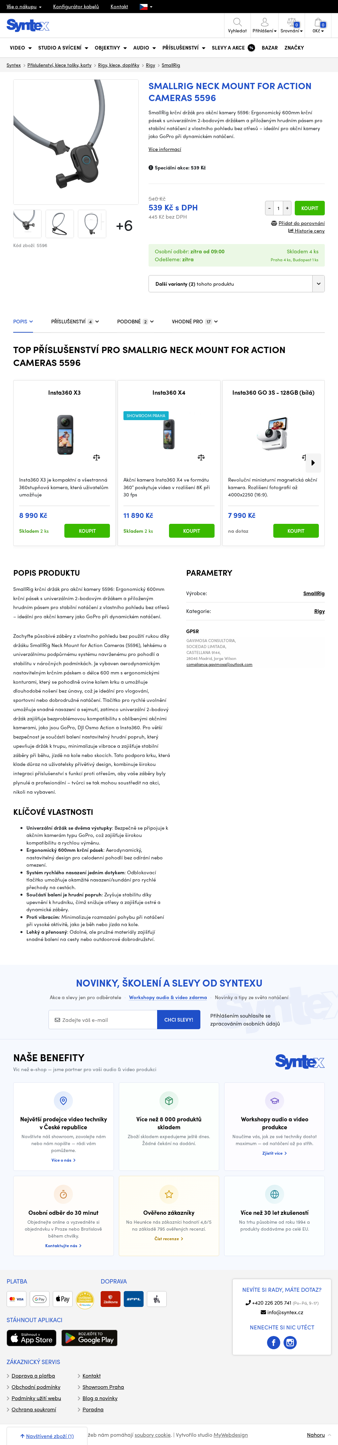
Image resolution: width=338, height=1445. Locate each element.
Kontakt (119, 6)
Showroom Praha (103, 1387)
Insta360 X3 (64, 392)
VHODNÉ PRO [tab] (191, 321)
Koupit (309, 208)
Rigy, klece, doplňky (118, 64)
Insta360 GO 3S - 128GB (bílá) (273, 392)
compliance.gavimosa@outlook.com (219, 664)
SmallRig (171, 64)
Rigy (150, 64)
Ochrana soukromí (34, 1409)
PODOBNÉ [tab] (132, 321)
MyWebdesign (231, 1434)
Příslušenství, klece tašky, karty (59, 64)
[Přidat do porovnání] (96, 457)
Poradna (93, 1409)
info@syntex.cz (285, 1312)
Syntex (14, 64)
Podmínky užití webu (36, 1398)
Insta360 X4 (169, 392)
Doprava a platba (33, 1375)
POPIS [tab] (20, 321)
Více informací (165, 149)
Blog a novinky (100, 1398)
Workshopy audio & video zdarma (168, 997)
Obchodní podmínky (36, 1387)
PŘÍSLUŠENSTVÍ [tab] (71, 321)
